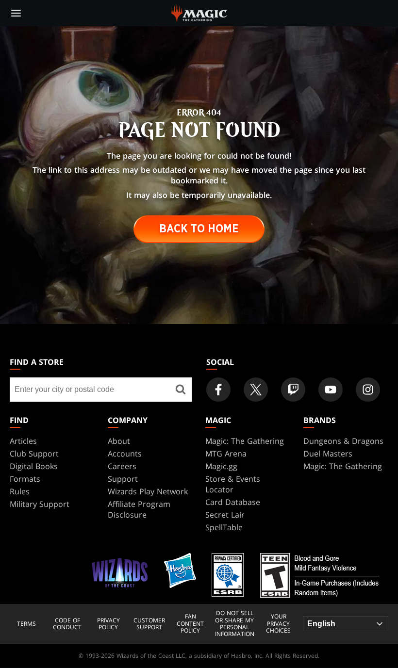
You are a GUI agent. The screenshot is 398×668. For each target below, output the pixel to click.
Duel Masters (327, 453)
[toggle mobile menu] (16, 13)
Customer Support (149, 624)
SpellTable (224, 527)
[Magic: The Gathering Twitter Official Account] (256, 389)
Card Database (232, 502)
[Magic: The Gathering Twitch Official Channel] (293, 389)
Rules (20, 491)
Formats (25, 478)
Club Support (34, 453)
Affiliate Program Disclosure (139, 509)
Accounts (125, 453)
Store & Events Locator (232, 484)
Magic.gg (221, 466)
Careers (122, 466)
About (119, 441)
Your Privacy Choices (278, 623)
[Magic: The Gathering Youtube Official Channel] (330, 389)
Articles (23, 441)
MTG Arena (226, 453)
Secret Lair (225, 514)
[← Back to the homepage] (199, 12)
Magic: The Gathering (244, 441)
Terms (26, 623)
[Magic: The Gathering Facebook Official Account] (218, 389)
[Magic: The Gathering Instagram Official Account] (368, 389)
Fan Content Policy (190, 623)
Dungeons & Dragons (343, 441)
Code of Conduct (67, 624)
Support (123, 478)
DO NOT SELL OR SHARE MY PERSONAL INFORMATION (234, 624)
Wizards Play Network (148, 491)
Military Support (39, 504)
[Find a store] (181, 389)
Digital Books (34, 466)
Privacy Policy (108, 624)
